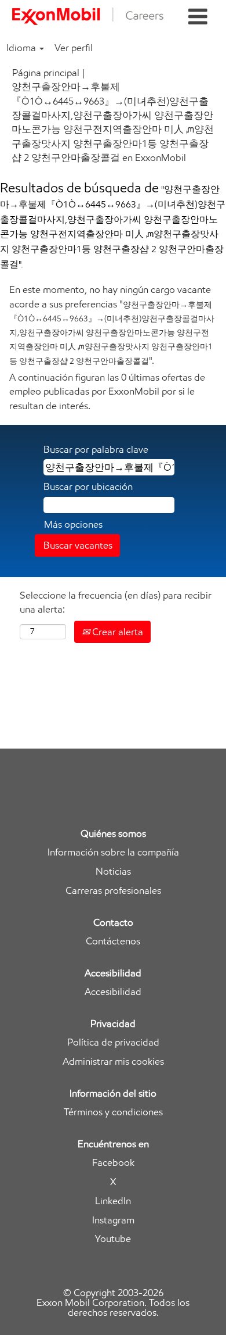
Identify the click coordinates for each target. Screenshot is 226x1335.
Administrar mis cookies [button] (113, 1061)
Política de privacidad (113, 1042)
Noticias (113, 871)
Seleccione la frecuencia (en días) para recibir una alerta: (116, 602)
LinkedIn (113, 1201)
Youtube (113, 1238)
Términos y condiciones (113, 1112)
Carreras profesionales (113, 890)
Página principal (45, 72)
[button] (198, 17)
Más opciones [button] (73, 524)
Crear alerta (116, 632)
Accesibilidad (113, 991)
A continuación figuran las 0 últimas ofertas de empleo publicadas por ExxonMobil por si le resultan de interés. (107, 391)
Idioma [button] (22, 47)
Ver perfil (73, 47)
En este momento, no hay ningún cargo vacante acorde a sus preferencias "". (111, 325)
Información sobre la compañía (113, 852)
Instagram (113, 1220)
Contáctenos (113, 941)
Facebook (113, 1162)
